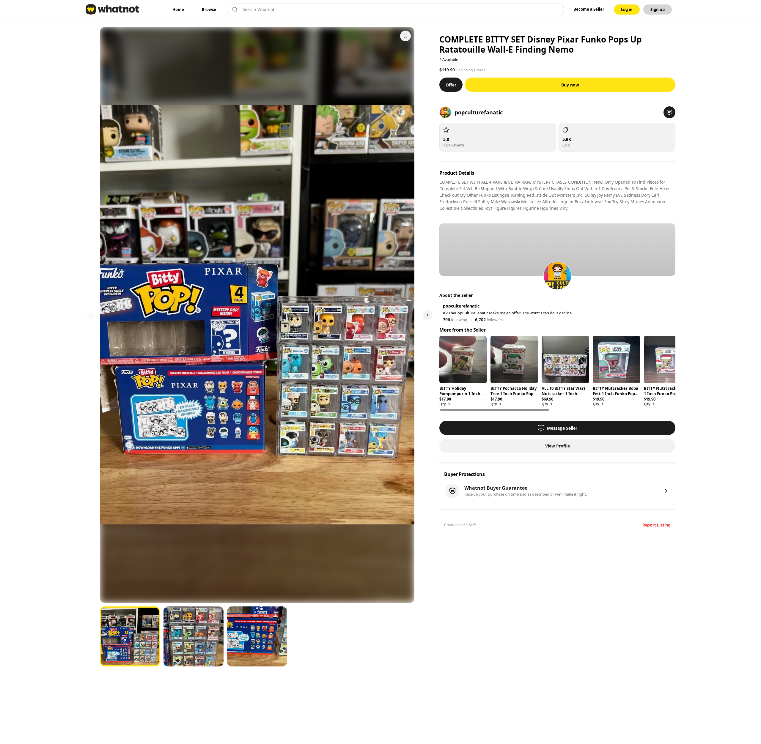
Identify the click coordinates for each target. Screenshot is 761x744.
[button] (669, 112)
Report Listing (656, 525)
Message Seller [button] (562, 428)
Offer (451, 85)
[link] (178, 9)
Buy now (570, 85)
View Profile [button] (557, 446)
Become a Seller (588, 9)
